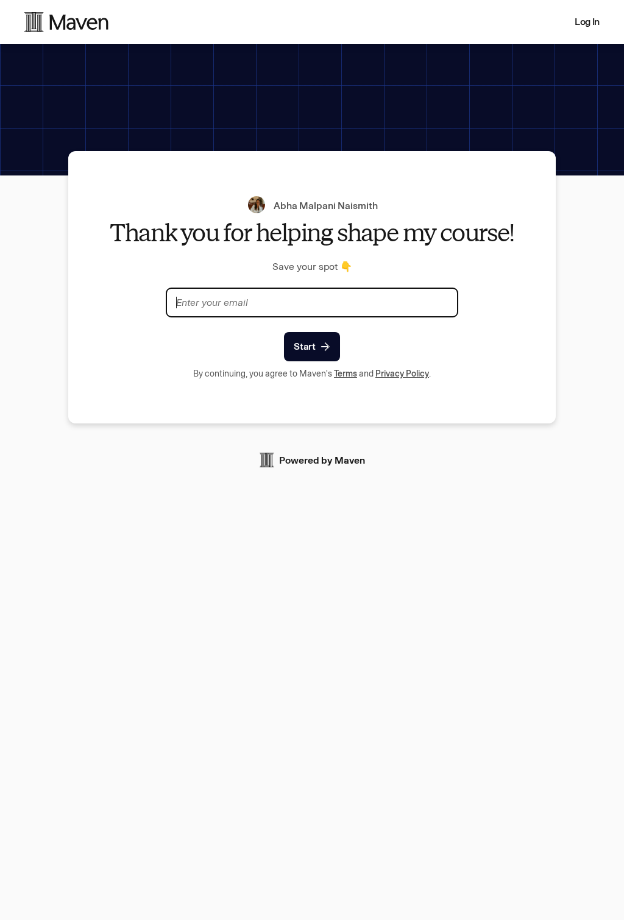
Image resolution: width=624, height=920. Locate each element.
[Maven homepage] (66, 22)
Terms (345, 374)
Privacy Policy (402, 374)
